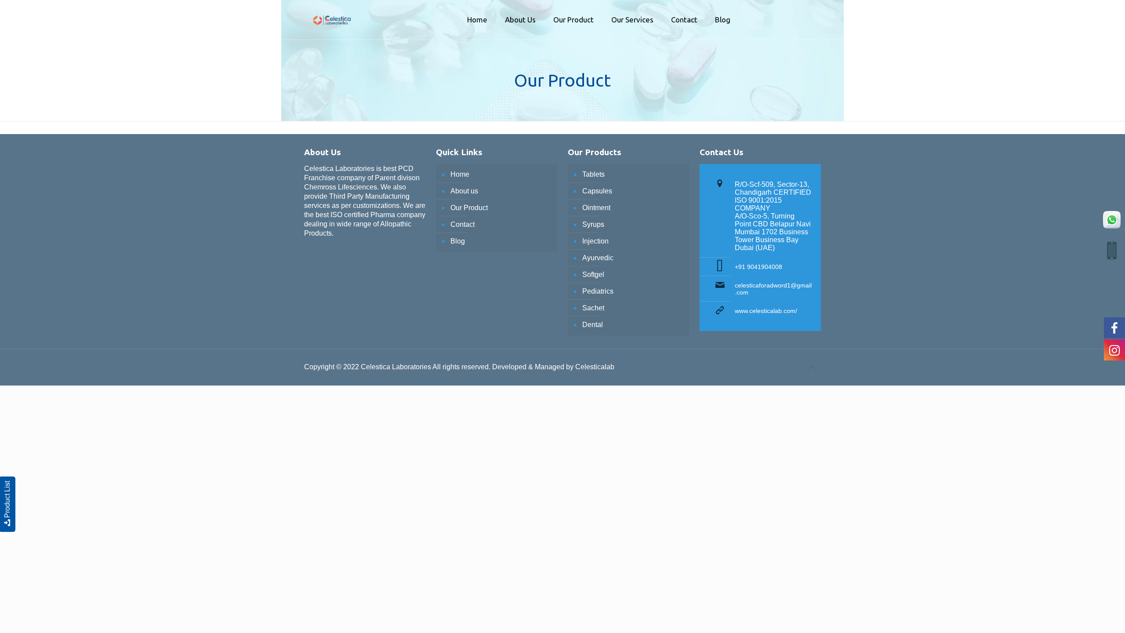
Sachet (593, 308)
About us (464, 191)
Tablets (593, 174)
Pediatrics (597, 291)
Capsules (597, 191)
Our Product (469, 207)
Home (459, 174)
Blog (457, 241)
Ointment (596, 207)
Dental (592, 324)
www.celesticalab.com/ (766, 310)
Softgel (593, 274)
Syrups (593, 224)
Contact (462, 224)
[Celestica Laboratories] (332, 13)
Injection (595, 241)
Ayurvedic (597, 258)
